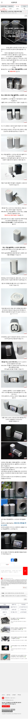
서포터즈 (14, 2)
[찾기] (24, 8)
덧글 (7, 564)
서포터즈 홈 (3, 6)
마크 (24, 6)
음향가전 (14, 604)
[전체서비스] (1, 2)
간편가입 (8, 694)
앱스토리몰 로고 (3, 698)
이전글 (14, 595)
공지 (17, 8)
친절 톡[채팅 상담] (5, 706)
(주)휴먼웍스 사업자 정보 (10, 697)
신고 (25, 587)
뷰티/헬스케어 (14, 612)
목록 (26, 15)
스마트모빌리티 (4, 609)
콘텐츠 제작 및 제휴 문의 (7, 711)
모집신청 (10, 6)
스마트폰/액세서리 (23, 607)
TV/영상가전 (23, 609)
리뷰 (4, 8)
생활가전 (5, 612)
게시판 (17, 6)
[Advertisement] (14, 678)
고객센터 (14, 694)
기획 (5, 614)
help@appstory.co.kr (9, 700)
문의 (10, 8)
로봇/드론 (14, 609)
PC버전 (19, 694)
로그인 (3, 694)
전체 (5, 604)
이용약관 (13, 709)
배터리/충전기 (4, 607)
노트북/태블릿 (23, 612)
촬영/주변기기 (14, 607)
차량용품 (23, 604)
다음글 (12, 593)
